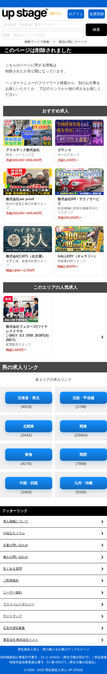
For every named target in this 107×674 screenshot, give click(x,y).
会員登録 (96, 14)
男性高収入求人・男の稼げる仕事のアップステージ (53, 649)
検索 (96, 29)
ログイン (76, 14)
